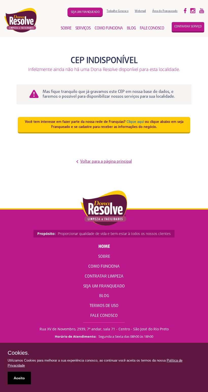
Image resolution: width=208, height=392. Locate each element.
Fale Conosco (104, 316)
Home (104, 247)
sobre (66, 28)
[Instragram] (192, 10)
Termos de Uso (104, 306)
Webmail (140, 11)
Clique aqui (135, 122)
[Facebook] (185, 10)
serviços (83, 28)
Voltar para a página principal (106, 162)
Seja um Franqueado (104, 286)
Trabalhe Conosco (117, 11)
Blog (104, 296)
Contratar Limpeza (104, 277)
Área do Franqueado (165, 11)
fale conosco (152, 28)
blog (131, 28)
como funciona (109, 28)
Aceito (19, 378)
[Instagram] (201, 10)
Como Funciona (104, 267)
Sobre (104, 257)
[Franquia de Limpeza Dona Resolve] (20, 20)
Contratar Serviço (188, 26)
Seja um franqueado (85, 12)
